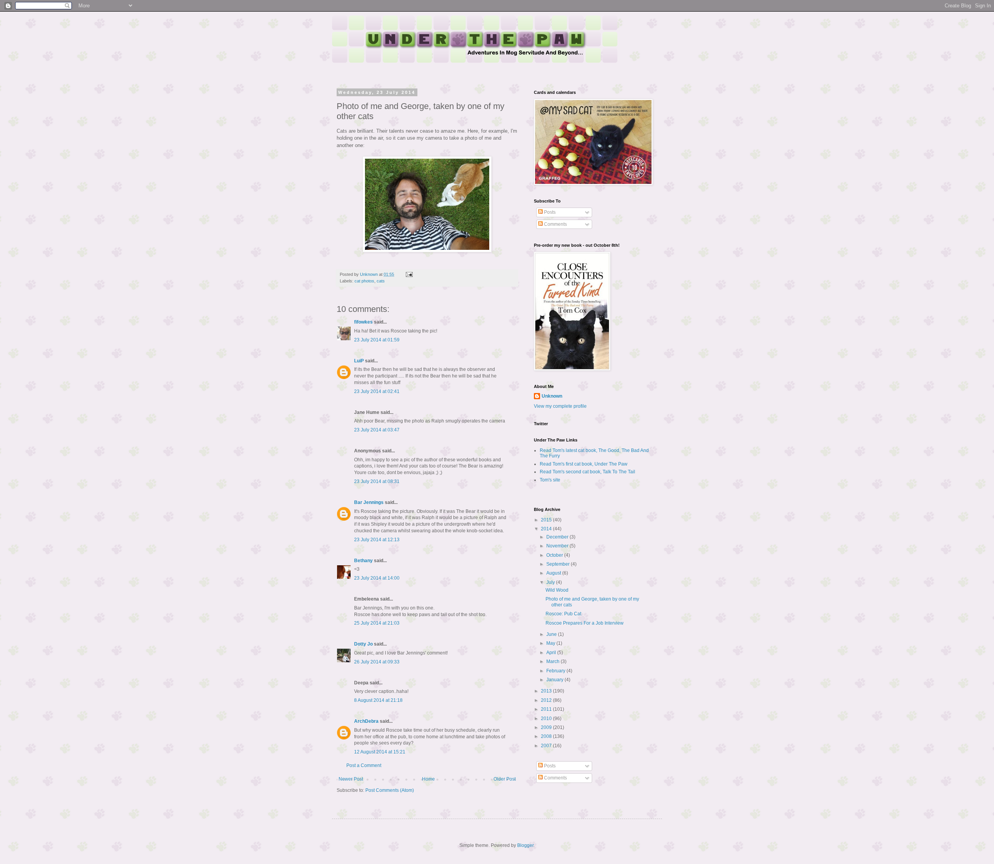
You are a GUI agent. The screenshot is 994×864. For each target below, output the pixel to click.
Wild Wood (557, 590)
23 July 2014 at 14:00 (377, 578)
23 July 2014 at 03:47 (377, 430)
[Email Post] (409, 274)
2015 (547, 520)
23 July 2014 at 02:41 (377, 391)
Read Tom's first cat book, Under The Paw (583, 464)
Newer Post (351, 779)
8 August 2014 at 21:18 (378, 700)
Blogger (525, 845)
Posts (549, 212)
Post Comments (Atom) (389, 790)
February (556, 671)
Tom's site (550, 480)
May (551, 643)
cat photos (364, 281)
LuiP (359, 361)
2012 (547, 700)
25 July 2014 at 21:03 (377, 623)
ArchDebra (366, 721)
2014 (547, 529)
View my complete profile (560, 406)
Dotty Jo (363, 644)
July (551, 582)
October (555, 555)
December (558, 537)
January (555, 679)
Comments (555, 224)
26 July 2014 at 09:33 (377, 662)
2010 (547, 718)
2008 (547, 736)
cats (381, 281)
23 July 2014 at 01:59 (377, 340)
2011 (547, 709)
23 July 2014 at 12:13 (377, 539)
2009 (547, 727)
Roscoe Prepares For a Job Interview (585, 623)
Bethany (363, 560)
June (552, 634)
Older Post (505, 779)
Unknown (552, 396)
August (554, 573)
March (553, 661)
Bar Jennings (369, 502)
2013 (547, 691)
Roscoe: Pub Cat (563, 613)
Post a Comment (363, 765)
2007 (547, 745)
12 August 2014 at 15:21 (379, 752)
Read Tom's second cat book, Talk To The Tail (587, 471)
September (558, 564)
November (558, 546)
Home (428, 779)
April (551, 652)
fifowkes (363, 322)
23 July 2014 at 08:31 (377, 481)
